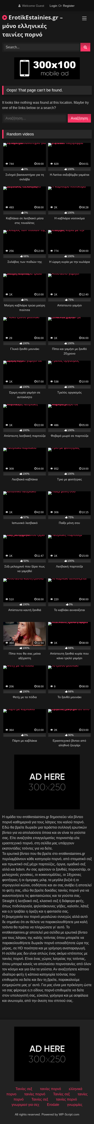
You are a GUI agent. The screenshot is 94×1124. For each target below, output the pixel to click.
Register (69, 5)
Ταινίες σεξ (24, 1089)
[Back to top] (80, 1111)
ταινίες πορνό (50, 1089)
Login (53, 5)
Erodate (53, 1104)
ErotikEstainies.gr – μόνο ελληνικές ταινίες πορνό (32, 25)
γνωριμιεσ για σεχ (25, 1104)
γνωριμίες (74, 1104)
